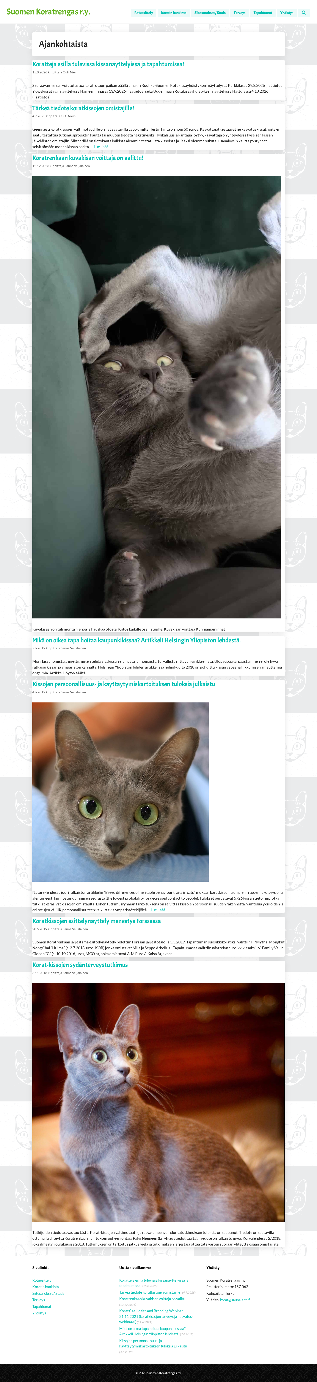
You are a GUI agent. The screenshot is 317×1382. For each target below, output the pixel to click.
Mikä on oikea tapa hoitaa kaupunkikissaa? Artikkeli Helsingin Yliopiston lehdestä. (136, 640)
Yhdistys (286, 12)
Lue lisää (101, 146)
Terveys (239, 12)
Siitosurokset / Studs (210, 12)
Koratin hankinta (173, 12)
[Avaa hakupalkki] (304, 13)
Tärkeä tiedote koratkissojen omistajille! (83, 108)
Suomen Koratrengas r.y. (48, 11)
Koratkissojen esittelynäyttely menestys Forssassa (96, 921)
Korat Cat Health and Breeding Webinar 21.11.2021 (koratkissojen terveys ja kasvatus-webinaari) (156, 1316)
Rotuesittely (143, 12)
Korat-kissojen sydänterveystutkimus (80, 965)
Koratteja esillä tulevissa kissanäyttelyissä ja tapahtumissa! (108, 64)
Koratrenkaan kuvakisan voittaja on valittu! (87, 158)
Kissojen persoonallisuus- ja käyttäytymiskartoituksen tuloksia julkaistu (123, 684)
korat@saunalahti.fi (235, 1300)
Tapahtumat (263, 12)
